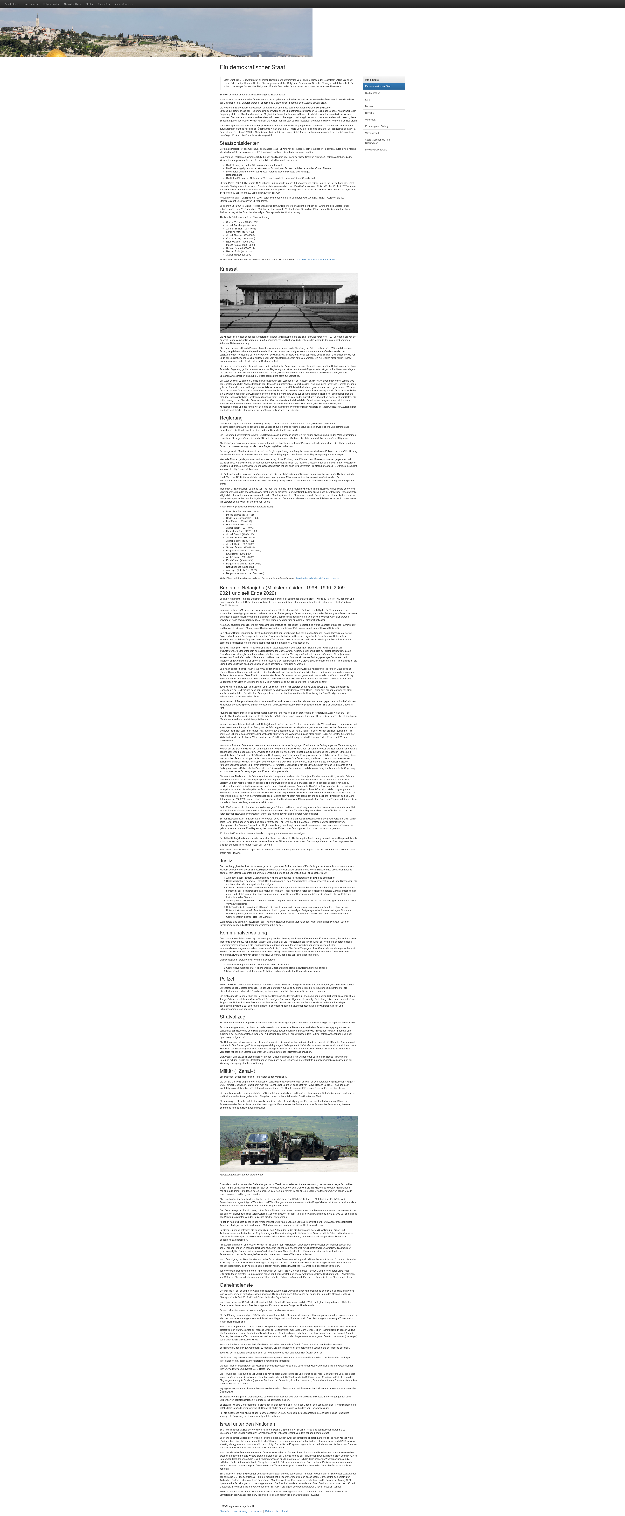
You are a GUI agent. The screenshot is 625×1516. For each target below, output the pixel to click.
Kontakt (285, 1511)
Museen (369, 106)
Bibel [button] (88, 4)
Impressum (256, 1511)
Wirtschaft (370, 119)
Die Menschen (372, 92)
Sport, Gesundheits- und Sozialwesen (377, 141)
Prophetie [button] (103, 4)
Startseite (224, 1511)
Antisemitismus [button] (123, 4)
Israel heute (372, 80)
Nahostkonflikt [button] (71, 4)
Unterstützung (240, 1511)
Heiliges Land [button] (50, 4)
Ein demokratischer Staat (378, 86)
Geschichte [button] (11, 4)
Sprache (369, 112)
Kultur (368, 99)
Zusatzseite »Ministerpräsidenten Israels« (317, 578)
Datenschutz (271, 1511)
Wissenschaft (372, 133)
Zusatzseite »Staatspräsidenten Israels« (316, 259)
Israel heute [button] (30, 4)
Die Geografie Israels (376, 149)
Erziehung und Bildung (377, 126)
